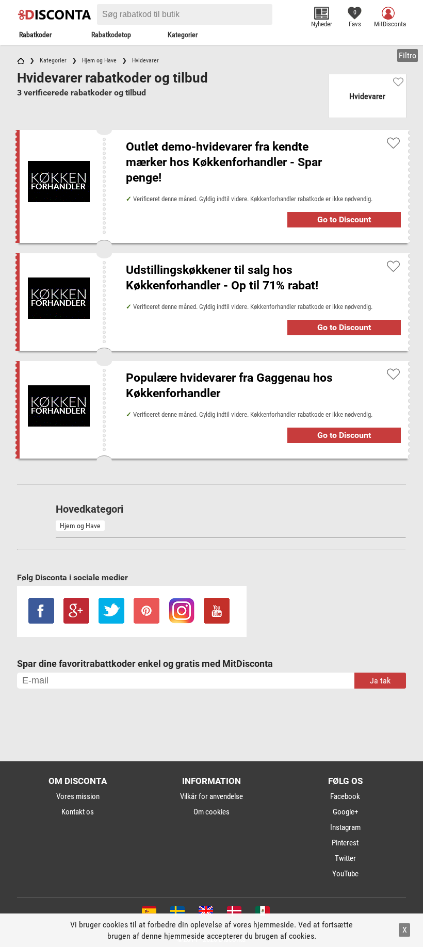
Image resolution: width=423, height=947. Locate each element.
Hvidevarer (367, 96)
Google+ (345, 812)
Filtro (407, 55)
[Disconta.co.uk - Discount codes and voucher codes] (205, 913)
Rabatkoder (35, 34)
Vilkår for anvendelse (211, 796)
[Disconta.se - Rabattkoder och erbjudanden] (176, 913)
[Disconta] (55, 14)
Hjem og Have (80, 525)
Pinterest (345, 842)
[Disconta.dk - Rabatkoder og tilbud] (233, 913)
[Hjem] (20, 60)
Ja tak (380, 680)
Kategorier (183, 34)
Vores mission (78, 796)
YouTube (345, 873)
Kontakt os (77, 812)
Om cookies (211, 812)
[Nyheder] (321, 13)
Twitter (345, 858)
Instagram (345, 827)
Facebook (345, 796)
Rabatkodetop (111, 34)
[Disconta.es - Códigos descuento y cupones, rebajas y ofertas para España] (148, 913)
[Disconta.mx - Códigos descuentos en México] (262, 913)
